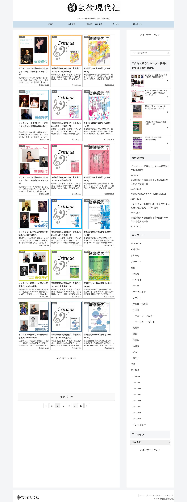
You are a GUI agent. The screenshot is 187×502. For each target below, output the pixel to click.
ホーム (142, 495)
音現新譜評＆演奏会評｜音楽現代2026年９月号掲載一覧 (149, 182)
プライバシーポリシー (154, 495)
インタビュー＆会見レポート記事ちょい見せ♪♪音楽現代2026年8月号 (150, 206)
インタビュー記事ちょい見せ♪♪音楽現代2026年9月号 (150, 168)
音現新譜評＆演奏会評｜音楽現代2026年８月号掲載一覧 (149, 219)
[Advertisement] (66, 375)
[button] (168, 53)
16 (81, 406)
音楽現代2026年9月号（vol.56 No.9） (149, 194)
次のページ (66, 397)
